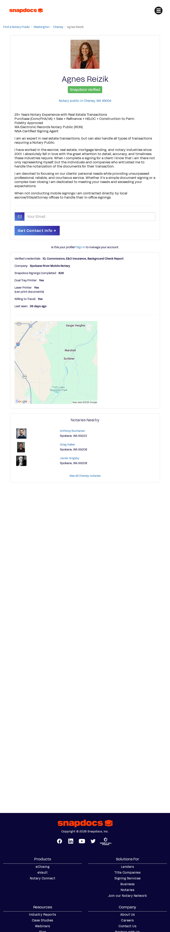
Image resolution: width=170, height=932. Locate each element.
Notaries (127, 890)
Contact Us (127, 926)
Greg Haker (67, 445)
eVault (42, 872)
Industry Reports (42, 914)
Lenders (127, 867)
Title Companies (127, 872)
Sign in (80, 247)
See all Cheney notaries (85, 476)
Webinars (42, 926)
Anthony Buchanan (72, 431)
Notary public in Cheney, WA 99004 (85, 101)
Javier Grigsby (69, 458)
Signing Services (127, 878)
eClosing (42, 867)
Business (127, 884)
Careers (127, 920)
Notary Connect (42, 878)
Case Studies (42, 920)
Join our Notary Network (127, 896)
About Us (127, 914)
